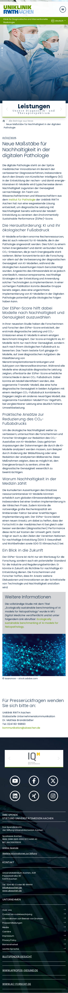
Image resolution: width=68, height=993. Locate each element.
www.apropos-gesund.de (20, 970)
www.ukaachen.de (12, 890)
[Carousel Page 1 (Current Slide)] (2, 48)
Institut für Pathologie (22, 199)
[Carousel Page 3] (2, 53)
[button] (7, 109)
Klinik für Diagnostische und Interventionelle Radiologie (25, 21)
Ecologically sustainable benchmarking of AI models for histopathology (31, 623)
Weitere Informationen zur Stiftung (19, 853)
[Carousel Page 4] (2, 55)
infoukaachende (12, 887)
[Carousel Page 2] (2, 50)
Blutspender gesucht (17, 956)
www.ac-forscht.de (16, 984)
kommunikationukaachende (21, 728)
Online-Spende (10, 848)
